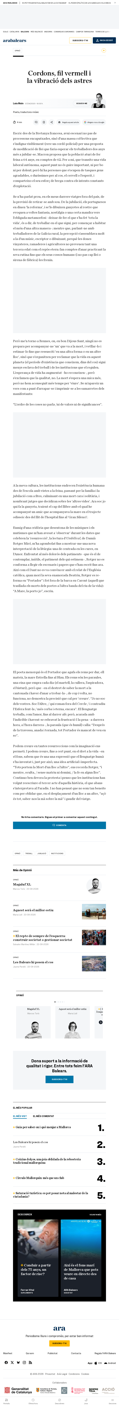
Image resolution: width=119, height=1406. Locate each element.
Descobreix (25, 1214)
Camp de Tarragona (85, 31)
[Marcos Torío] (33, 1029)
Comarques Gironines (64, 31)
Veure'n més (95, 1214)
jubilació (41, 853)
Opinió (17, 50)
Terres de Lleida (103, 31)
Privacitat (50, 1373)
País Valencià (37, 31)
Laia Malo (18, 103)
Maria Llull (72, 1013)
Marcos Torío (33, 1013)
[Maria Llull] (72, 1029)
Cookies (85, 1373)
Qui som (30, 1353)
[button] (115, 3)
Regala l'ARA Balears (105, 1353)
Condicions (74, 1373)
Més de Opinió (22, 870)
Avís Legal (62, 1373)
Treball (29, 853)
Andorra (48, 31)
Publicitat (53, 1353)
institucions (57, 853)
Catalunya (14, 31)
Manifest (7, 1353)
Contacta (76, 1353)
